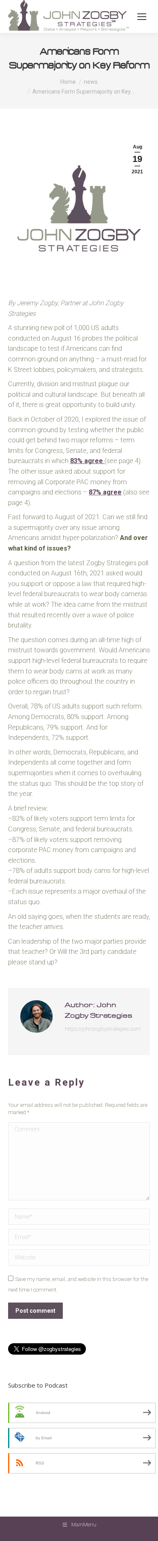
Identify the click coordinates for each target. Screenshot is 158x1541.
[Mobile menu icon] (142, 17)
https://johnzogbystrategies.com (103, 1029)
